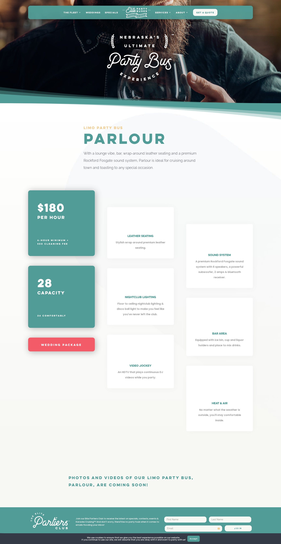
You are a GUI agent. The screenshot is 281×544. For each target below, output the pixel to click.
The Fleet (71, 13)
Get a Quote (205, 13)
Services (161, 13)
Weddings (93, 13)
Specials (111, 13)
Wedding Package (61, 345)
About (180, 13)
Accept (193, 538)
